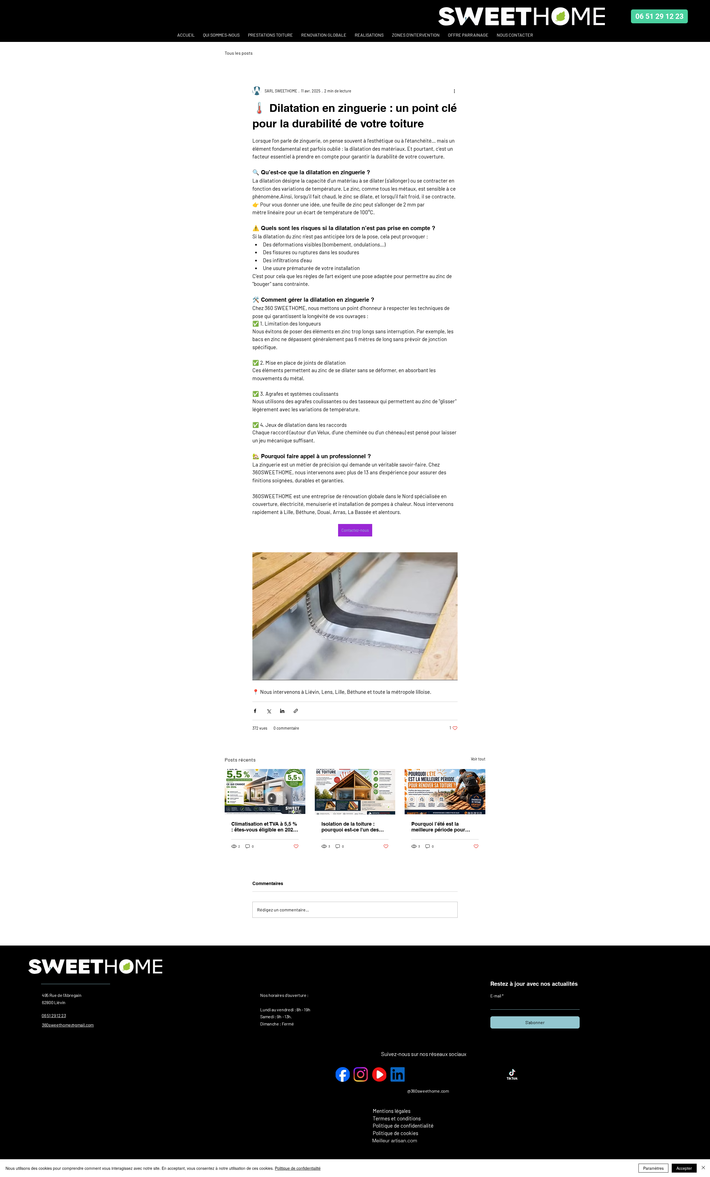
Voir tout (478, 759)
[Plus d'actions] (454, 90)
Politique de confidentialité (298, 1168)
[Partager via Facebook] (255, 711)
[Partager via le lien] (295, 711)
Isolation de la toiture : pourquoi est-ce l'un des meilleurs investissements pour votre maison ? (352, 827)
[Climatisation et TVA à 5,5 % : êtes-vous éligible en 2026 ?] (265, 791)
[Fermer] (703, 1168)
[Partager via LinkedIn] (282, 711)
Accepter (684, 1168)
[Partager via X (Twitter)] (268, 711)
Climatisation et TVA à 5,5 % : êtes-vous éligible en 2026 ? (264, 827)
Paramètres (653, 1168)
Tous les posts (239, 53)
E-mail (496, 996)
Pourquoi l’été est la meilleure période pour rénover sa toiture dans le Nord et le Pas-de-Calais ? (442, 827)
